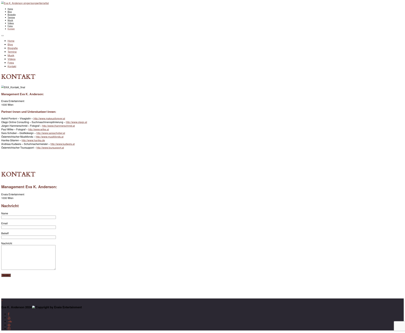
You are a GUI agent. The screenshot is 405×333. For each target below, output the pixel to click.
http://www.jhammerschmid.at (58, 126)
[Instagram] (9, 328)
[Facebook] (8, 314)
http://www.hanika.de (33, 140)
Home (10, 9)
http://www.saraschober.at (50, 133)
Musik (10, 20)
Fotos (10, 26)
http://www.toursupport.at (50, 147)
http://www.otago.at (76, 122)
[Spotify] (9, 325)
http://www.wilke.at (38, 129)
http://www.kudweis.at (62, 144)
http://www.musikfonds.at (49, 136)
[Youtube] (9, 318)
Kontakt (11, 29)
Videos (11, 23)
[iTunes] (10, 321)
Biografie (12, 14)
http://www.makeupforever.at (49, 118)
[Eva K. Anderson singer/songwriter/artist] (25, 3)
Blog (10, 12)
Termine (11, 17)
